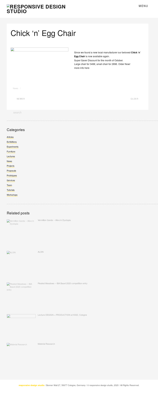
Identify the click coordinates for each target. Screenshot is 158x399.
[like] (25, 88)
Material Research (46, 343)
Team (9, 185)
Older (135, 98)
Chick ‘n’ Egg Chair (43, 32)
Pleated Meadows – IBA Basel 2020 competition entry (62, 283)
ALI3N (41, 251)
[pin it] (32, 88)
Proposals (11, 170)
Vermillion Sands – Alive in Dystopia (54, 220)
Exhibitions (12, 141)
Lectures (11, 156)
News (15, 88)
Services (11, 180)
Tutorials (11, 189)
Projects (10, 165)
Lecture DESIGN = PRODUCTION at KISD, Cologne (62, 314)
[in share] (28, 88)
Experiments (12, 146)
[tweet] (23, 88)
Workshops (12, 194)
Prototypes (12, 175)
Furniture (11, 151)
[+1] (30, 88)
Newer (20, 98)
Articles (10, 136)
